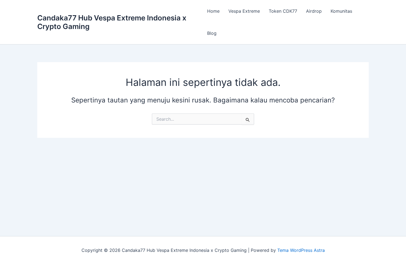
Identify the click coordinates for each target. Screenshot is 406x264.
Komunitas (341, 11)
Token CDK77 (283, 11)
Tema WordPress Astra (301, 250)
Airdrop (314, 11)
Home (213, 11)
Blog (212, 33)
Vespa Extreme (244, 11)
